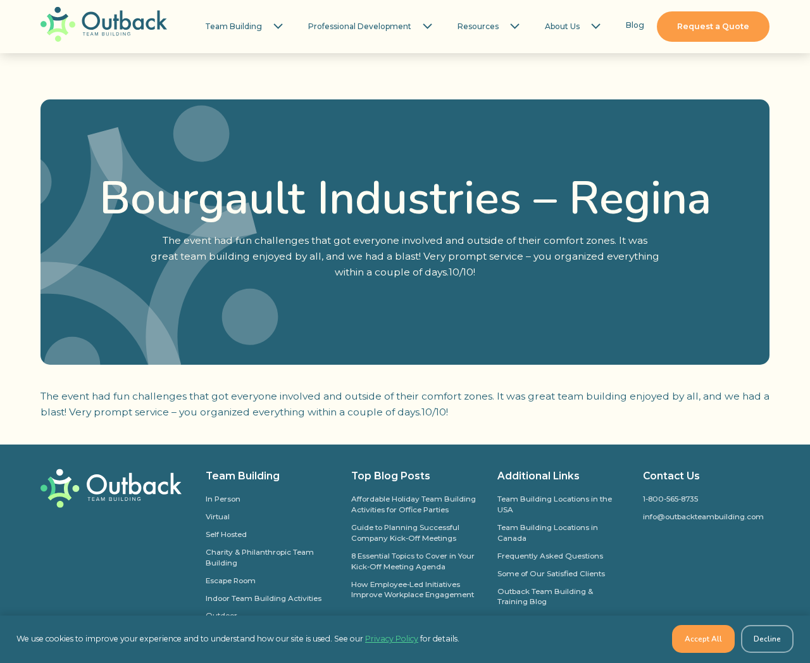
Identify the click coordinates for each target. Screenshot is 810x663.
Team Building (233, 26)
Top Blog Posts (390, 476)
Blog (635, 25)
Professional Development (359, 26)
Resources (478, 26)
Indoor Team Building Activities (263, 598)
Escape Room (231, 580)
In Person (223, 499)
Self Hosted (226, 534)
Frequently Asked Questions (550, 556)
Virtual (218, 516)
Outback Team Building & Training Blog (545, 597)
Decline (767, 639)
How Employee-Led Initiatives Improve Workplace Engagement (412, 590)
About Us (562, 26)
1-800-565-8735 (670, 499)
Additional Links (538, 476)
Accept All (703, 639)
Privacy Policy (391, 638)
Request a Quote (713, 26)
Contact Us (671, 476)
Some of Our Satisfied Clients (551, 573)
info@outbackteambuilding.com (703, 516)
